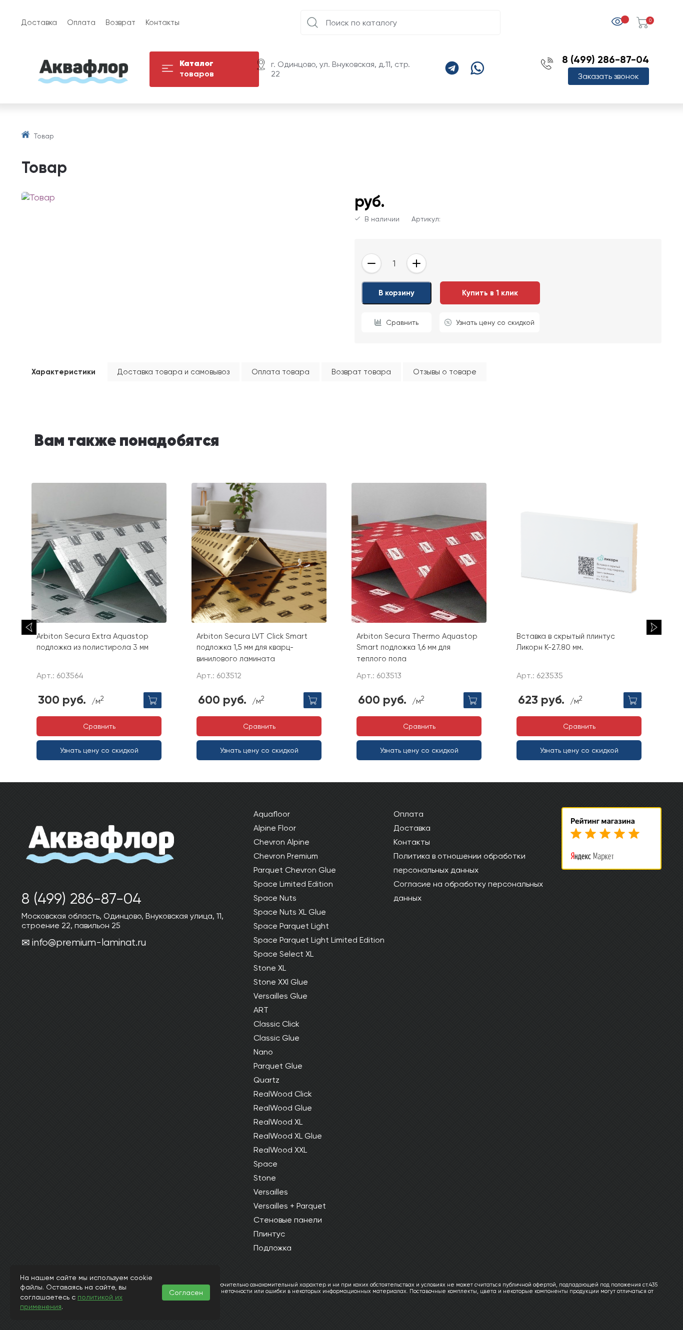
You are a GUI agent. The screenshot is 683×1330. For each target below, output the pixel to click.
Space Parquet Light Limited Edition (319, 940)
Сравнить (402, 322)
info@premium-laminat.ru (89, 942)
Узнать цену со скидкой (495, 322)
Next (654, 627)
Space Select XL (284, 954)
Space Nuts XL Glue (290, 912)
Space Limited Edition (293, 884)
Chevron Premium (286, 856)
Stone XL (270, 968)
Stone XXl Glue (281, 982)
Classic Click (277, 1024)
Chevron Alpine (282, 842)
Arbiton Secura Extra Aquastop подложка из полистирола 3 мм (92, 642)
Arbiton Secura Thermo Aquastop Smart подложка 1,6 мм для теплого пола (417, 647)
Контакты (163, 22)
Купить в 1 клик (490, 292)
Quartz (267, 1080)
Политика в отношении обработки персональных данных (460, 863)
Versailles (271, 1192)
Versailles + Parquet (290, 1206)
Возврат (121, 22)
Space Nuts (275, 898)
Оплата (81, 22)
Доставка (39, 22)
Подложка (273, 1248)
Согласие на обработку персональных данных (468, 891)
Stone (265, 1178)
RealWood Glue (283, 1108)
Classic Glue (277, 1038)
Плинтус (269, 1234)
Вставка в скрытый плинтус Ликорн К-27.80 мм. (565, 642)
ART (261, 1010)
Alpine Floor (275, 828)
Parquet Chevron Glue (295, 870)
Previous (29, 627)
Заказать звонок (608, 76)
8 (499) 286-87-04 (605, 59)
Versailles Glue (281, 996)
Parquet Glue (278, 1066)
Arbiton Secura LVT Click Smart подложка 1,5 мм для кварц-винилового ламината (252, 647)
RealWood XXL (280, 1150)
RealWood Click (283, 1094)
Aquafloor (272, 814)
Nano (263, 1052)
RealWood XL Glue (288, 1136)
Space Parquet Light (291, 926)
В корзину (396, 292)
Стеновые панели (288, 1220)
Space (266, 1164)
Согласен (186, 1293)
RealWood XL (278, 1122)
